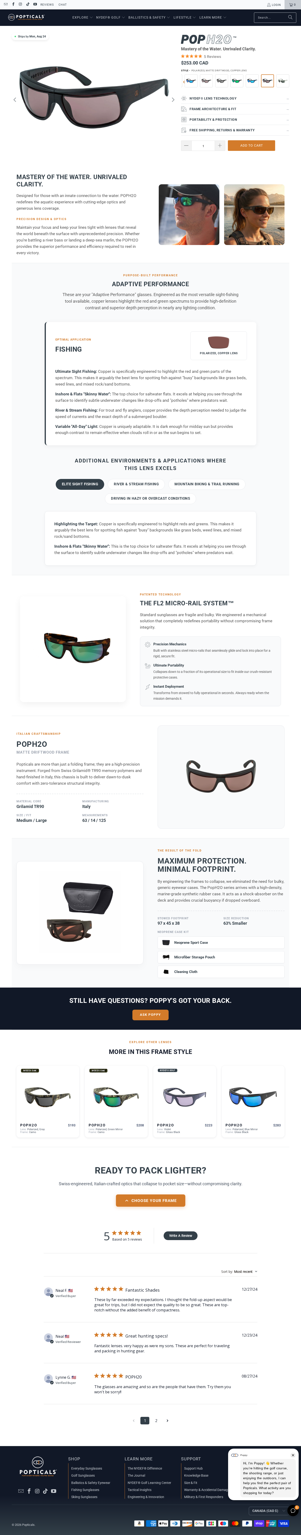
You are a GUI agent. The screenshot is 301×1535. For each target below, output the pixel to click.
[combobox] (239, 1271)
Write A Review (180, 1235)
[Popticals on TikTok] (28, 4)
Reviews (47, 4)
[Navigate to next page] (167, 1420)
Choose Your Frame (154, 1200)
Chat (63, 4)
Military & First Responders (203, 1497)
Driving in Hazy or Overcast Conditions (150, 498)
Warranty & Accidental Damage (207, 1490)
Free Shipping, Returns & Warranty (239, 130)
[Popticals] (26, 17)
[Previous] (15, 99)
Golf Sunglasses (83, 1475)
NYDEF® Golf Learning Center (149, 1483)
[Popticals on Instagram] (20, 4)
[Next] (173, 99)
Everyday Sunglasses (86, 1468)
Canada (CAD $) (265, 1511)
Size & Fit (190, 1483)
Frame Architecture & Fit (239, 109)
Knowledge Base (196, 1475)
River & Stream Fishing (136, 484)
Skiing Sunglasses (84, 1497)
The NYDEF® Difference (145, 1468)
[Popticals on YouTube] (35, 4)
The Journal (136, 1475)
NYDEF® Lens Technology (239, 98)
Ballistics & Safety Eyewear (90, 1483)
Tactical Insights (139, 1490)
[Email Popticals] (6, 4)
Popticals (28, 1525)
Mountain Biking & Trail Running (206, 484)
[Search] (290, 17)
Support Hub (193, 1468)
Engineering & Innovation (146, 1497)
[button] (82, 18)
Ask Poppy (150, 1015)
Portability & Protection (239, 119)
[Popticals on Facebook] (13, 4)
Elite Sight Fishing (80, 484)
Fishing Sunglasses (85, 1490)
